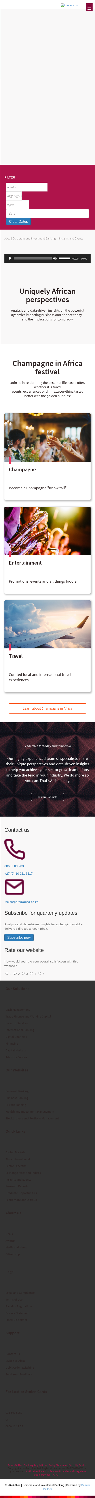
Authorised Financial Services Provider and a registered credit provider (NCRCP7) (56, 1473)
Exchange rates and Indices (23, 1173)
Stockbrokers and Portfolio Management (32, 1118)
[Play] (10, 258)
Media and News (16, 1247)
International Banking (20, 1030)
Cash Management (18, 1010)
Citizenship (13, 1254)
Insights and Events (18, 1179)
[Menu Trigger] (89, 7)
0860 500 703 (14, 866)
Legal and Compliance (20, 1293)
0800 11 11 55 (14, 1426)
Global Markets (15, 1152)
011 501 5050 (14, 1413)
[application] (47, 258)
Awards (10, 1241)
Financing (12, 1043)
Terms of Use (14, 1299)
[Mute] (55, 258)
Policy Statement (58, 1465)
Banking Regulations (19, 1306)
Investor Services (17, 1023)
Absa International (18, 1159)
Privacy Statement (18, 1313)
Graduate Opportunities (21, 1193)
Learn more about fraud (21, 1200)
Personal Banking (17, 1091)
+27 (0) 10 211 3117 (18, 873)
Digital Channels (16, 1037)
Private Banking (16, 1105)
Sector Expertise (16, 1166)
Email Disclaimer (16, 1320)
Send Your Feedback (19, 1374)
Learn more (34, 115)
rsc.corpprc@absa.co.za (21, 902)
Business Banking (17, 1098)
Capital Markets (16, 1050)
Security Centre (77, 1465)
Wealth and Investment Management (30, 1111)
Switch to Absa (15, 1361)
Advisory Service (16, 1057)
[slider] (65, 258)
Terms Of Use (15, 1465)
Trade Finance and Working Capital (28, 1016)
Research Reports (17, 1186)
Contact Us (13, 1354)
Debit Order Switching (20, 1367)
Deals (9, 1234)
